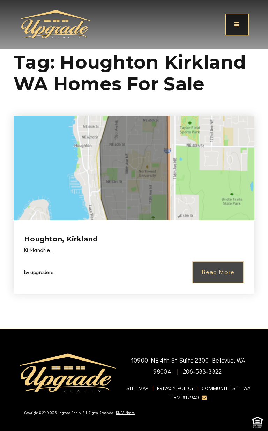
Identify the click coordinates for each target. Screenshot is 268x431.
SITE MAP (137, 388)
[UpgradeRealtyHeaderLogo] (67, 372)
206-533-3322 (201, 371)
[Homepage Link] (55, 23)
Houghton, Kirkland (61, 239)
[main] (134, 164)
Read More (218, 272)
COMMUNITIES (219, 388)
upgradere (41, 272)
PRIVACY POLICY (175, 388)
